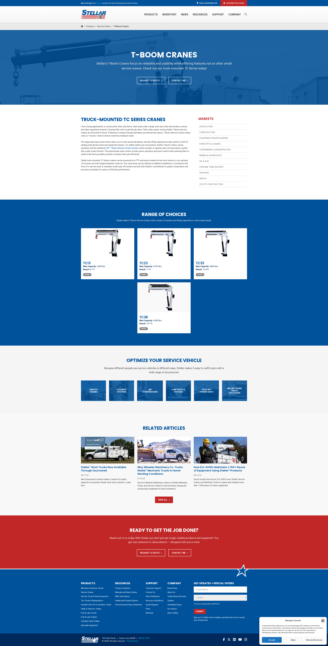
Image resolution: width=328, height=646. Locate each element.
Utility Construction (211, 184)
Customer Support (153, 588)
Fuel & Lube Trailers (89, 617)
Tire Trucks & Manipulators (92, 601)
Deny (293, 640)
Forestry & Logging (210, 144)
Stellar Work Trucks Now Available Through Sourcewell (103, 468)
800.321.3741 (144, 638)
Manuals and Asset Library (126, 592)
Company (234, 14)
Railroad (204, 173)
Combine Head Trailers (90, 621)
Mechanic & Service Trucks (92, 588)
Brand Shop (172, 588)
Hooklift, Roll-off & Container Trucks (96, 605)
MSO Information (122, 596)
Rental (203, 178)
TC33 (200, 263)
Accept (272, 640)
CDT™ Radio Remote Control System (122, 148)
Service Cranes (104, 26)
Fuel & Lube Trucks (88, 613)
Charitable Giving (174, 605)
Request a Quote (150, 80)
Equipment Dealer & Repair (213, 138)
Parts (148, 609)
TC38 (143, 317)
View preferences (314, 640)
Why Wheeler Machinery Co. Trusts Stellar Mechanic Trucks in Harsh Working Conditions (160, 470)
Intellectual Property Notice (126, 601)
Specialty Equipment (89, 625)
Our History (172, 609)
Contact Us (150, 592)
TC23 (143, 263)
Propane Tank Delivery (211, 167)
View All (163, 500)
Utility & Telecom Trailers (91, 609)
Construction (207, 132)
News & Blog (172, 613)
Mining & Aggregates (210, 155)
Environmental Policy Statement (128, 605)
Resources (200, 14)
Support (218, 14)
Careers (99, 3)
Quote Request (152, 605)
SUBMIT (200, 611)
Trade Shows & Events (176, 596)
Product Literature (122, 588)
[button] (323, 620)
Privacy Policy (132, 641)
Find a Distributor (153, 596)
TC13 (87, 263)
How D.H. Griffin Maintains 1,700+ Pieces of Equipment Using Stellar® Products (219, 468)
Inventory (169, 14)
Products (151, 14)
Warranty (149, 613)
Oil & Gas (204, 161)
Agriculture (206, 126)
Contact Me (179, 80)
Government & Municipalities (215, 149)
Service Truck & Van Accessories (94, 596)
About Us (171, 592)
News (184, 14)
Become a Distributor (154, 601)
